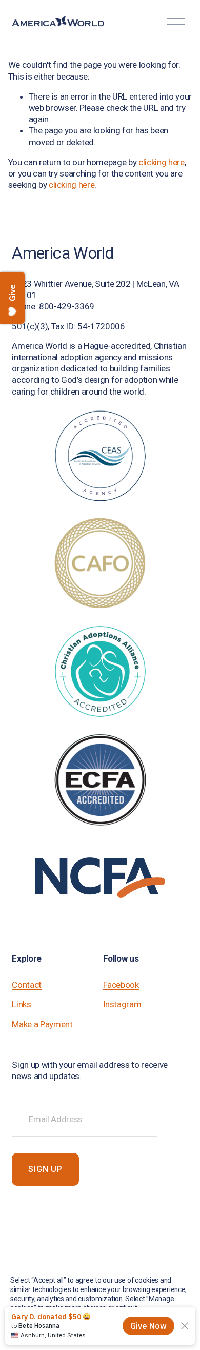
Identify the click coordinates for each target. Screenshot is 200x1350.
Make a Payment (42, 1024)
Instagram (122, 1004)
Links (21, 1004)
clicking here (161, 162)
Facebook (121, 985)
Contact (27, 985)
